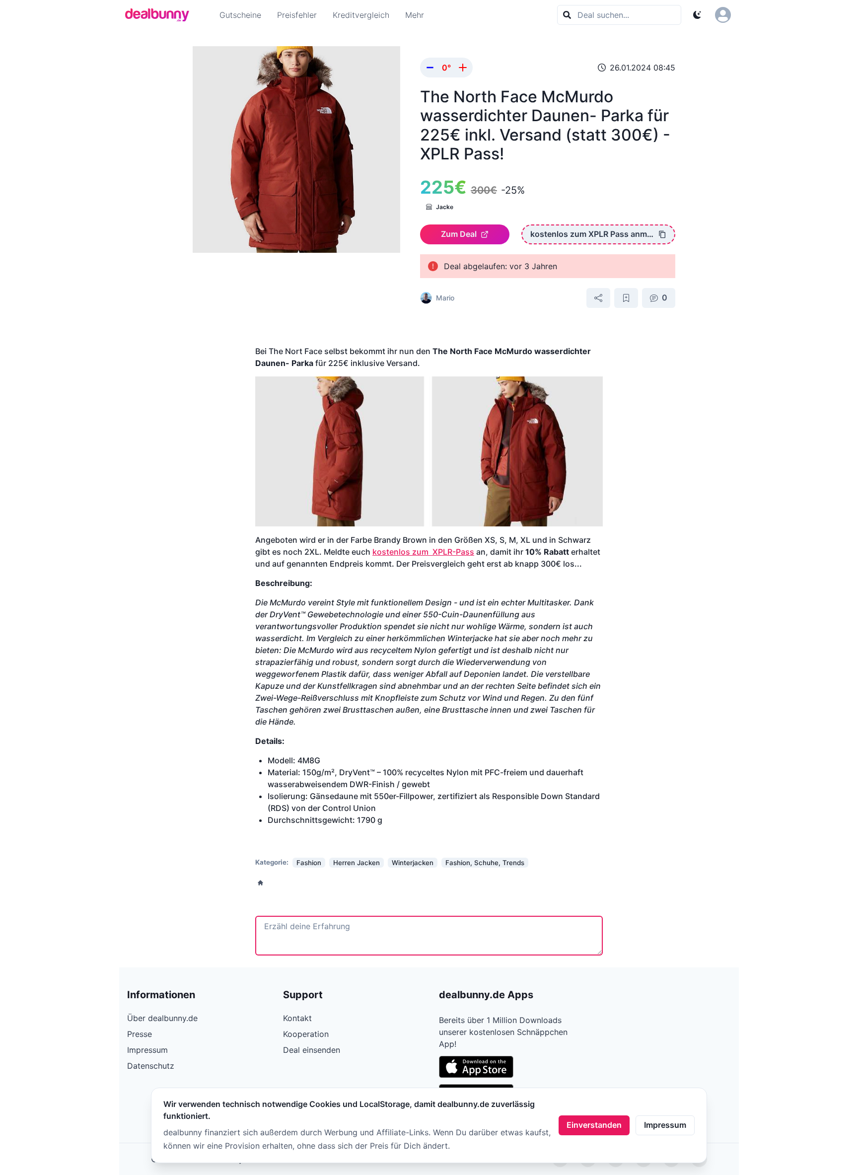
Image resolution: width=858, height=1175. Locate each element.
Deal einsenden (311, 1050)
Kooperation (306, 1034)
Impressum (665, 1125)
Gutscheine (240, 15)
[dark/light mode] (697, 15)
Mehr (414, 15)
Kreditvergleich (361, 15)
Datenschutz (150, 1066)
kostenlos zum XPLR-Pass (423, 552)
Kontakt (297, 1018)
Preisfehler (297, 15)
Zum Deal (459, 234)
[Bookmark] (626, 298)
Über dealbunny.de (162, 1018)
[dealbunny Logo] (160, 15)
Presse (139, 1034)
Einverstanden (594, 1125)
